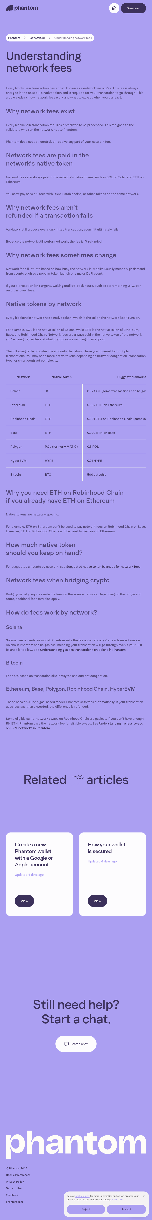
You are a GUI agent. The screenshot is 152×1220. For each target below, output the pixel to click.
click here (117, 1199)
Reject (86, 1209)
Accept (126, 1209)
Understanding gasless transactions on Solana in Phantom (83, 650)
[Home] (22, 8)
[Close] (144, 1196)
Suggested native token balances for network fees (103, 567)
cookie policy (82, 1196)
